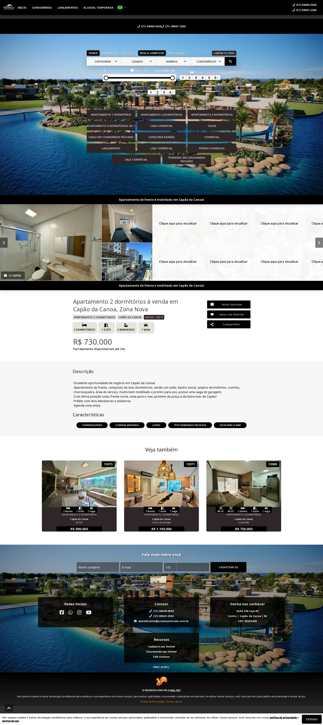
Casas (212, 126)
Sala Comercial (136, 159)
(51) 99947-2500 (175, 26)
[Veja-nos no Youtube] (88, 612)
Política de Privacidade (152, 701)
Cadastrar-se (228, 567)
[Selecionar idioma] (121, 7)
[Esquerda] (4, 243)
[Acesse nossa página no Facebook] (62, 612)
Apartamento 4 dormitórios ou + (111, 126)
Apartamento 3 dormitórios (212, 114)
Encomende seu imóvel (161, 651)
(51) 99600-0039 (151, 26)
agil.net (175, 690)
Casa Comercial (161, 126)
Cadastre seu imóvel (161, 646)
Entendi (311, 719)
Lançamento (111, 148)
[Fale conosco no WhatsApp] (70, 612)
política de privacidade (283, 717)
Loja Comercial (161, 148)
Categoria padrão (161, 137)
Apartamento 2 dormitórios (161, 114)
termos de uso (10, 721)
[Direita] (319, 243)
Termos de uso (174, 701)
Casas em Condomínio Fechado (111, 137)
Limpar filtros (224, 53)
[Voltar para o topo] (9, 708)
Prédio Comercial (212, 148)
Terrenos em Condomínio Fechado (186, 159)
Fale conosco (161, 656)
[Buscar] (230, 61)
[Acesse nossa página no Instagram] (79, 612)
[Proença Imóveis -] (161, 583)
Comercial (211, 137)
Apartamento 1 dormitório (111, 114)
